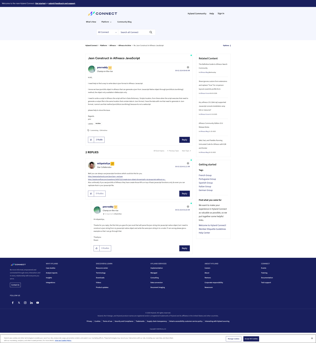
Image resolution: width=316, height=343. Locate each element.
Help (211, 13)
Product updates (102, 287)
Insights (49, 278)
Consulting (154, 278)
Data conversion (156, 282)
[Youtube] (37, 303)
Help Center (204, 232)
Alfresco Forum (205, 93)
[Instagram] (25, 303)
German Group (206, 190)
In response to (113, 214)
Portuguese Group (207, 179)
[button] (91, 140)
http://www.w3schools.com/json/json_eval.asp (105, 176)
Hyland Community (197, 13)
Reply (184, 139)
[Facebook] (13, 303)
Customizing (94, 130)
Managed (153, 273)
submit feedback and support (61, 3)
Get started (40, 3)
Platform (103, 45)
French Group (205, 175)
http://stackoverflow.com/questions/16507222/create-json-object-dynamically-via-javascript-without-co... (127, 179)
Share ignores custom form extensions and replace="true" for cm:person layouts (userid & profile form (213, 85)
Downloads (100, 278)
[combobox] (137, 32)
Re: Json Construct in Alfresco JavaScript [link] (149, 45)
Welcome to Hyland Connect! (212, 225)
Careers (207, 268)
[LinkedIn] (31, 303)
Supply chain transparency (157, 321)
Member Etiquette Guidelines (212, 229)
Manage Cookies (234, 339)
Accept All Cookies (251, 339)
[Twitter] (19, 303)
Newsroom (209, 287)
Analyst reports (51, 273)
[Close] (312, 338)
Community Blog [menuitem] (124, 21)
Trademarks (140, 321)
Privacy (89, 321)
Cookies (97, 321)
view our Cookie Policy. (63, 340)
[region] (158, 338)
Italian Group (205, 186)
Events (263, 268)
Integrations (50, 282)
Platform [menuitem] (105, 21)
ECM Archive (103, 130)
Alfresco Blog (204, 72)
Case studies (50, 268)
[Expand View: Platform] (111, 22)
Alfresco (113, 45)
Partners (208, 278)
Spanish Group (206, 182)
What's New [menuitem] (91, 21)
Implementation (156, 268)
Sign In (221, 13)
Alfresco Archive (124, 45)
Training (264, 273)
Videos (98, 282)
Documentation (267, 278)
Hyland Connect (91, 45)
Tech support (266, 282)
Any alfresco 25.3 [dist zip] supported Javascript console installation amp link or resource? (212, 106)
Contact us (15, 285)
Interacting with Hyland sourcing (217, 321)
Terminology (101, 273)
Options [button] (226, 45)
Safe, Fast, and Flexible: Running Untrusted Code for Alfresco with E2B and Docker (212, 144)
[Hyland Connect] (102, 14)
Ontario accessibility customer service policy (186, 321)
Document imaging (157, 287)
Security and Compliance (124, 321)
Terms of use (107, 321)
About (207, 273)
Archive (98, 123)
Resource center (102, 268)
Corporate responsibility (214, 282)
